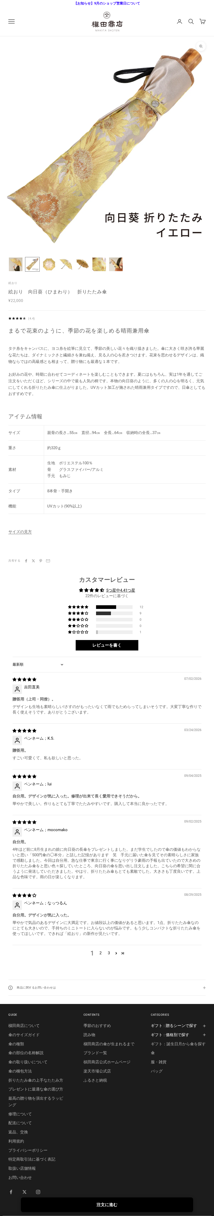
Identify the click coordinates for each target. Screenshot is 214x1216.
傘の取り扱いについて (27, 1062)
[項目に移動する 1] (15, 264)
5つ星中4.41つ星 (120, 590)
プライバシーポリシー (27, 1150)
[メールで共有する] (48, 561)
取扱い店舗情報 (22, 1168)
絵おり (12, 283)
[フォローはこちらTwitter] (24, 1192)
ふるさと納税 (95, 1080)
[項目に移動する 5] (82, 264)
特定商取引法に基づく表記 (31, 1159)
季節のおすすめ (97, 1025)
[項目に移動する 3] (49, 264)
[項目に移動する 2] (32, 264)
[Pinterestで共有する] (41, 561)
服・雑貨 (159, 1062)
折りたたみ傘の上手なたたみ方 (35, 1080)
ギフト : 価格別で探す (170, 1034)
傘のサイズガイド (24, 1034)
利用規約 (16, 1141)
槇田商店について (24, 1025)
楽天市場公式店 (97, 1071)
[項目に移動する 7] (116, 264)
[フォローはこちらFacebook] (11, 1192)
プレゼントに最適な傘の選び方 (35, 1089)
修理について (20, 1114)
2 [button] (100, 953)
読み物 (89, 1034)
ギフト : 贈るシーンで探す (174, 1025)
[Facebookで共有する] (26, 561)
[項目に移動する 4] (65, 264)
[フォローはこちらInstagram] (38, 1192)
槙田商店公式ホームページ (107, 1062)
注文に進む (107, 1204)
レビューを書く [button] (107, 645)
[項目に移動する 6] (99, 264)
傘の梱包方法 (20, 1071)
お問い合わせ (20, 1177)
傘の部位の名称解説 (26, 1053)
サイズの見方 (20, 531)
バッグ (157, 1071)
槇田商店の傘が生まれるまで (109, 1044)
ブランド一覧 (95, 1053)
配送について (20, 1123)
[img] (24, 679)
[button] (78, 607)
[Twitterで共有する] (33, 561)
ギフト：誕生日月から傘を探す (178, 1044)
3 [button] (109, 953)
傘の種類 (16, 1044)
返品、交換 (18, 1132)
